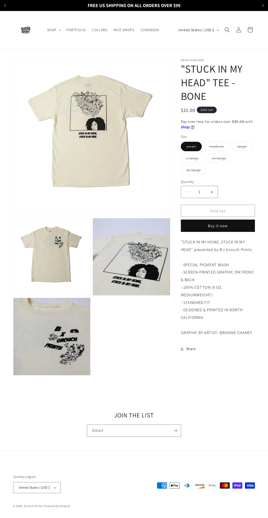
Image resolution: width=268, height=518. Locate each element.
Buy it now (218, 225)
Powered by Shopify (56, 506)
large (244, 147)
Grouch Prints (33, 506)
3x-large (196, 171)
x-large (195, 159)
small (194, 147)
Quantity (187, 181)
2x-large (222, 159)
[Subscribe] (175, 430)
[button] (53, 29)
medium (219, 147)
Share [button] (191, 348)
